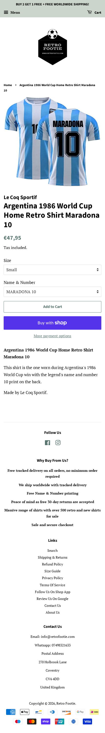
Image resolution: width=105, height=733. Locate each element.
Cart (97, 12)
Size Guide (52, 571)
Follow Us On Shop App (52, 591)
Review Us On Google (52, 598)
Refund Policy (52, 564)
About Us (53, 612)
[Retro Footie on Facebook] (47, 443)
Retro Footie (65, 703)
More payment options (52, 335)
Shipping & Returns (52, 557)
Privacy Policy (52, 577)
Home (8, 85)
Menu (15, 12)
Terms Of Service (52, 585)
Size (7, 260)
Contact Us (52, 605)
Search (52, 550)
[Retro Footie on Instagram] (58, 443)
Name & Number (19, 282)
